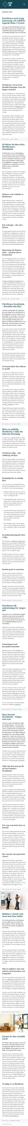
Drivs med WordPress (7, 1124)
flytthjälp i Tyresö (20, 106)
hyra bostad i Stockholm (17, 760)
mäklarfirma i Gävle (12, 979)
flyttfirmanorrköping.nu (12, 1116)
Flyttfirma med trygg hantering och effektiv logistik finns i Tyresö (13, 20)
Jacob (15, 889)
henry (12, 139)
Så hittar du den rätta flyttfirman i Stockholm (13, 146)
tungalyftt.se (17, 704)
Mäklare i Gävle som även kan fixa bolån (12, 915)
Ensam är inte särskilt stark (13, 1037)
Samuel (13, 298)
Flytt (17, 139)
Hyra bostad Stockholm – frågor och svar (12, 717)
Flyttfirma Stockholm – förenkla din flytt (13, 305)
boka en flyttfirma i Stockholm (12, 281)
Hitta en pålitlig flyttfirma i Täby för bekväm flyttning (12, 431)
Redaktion (13, 1120)
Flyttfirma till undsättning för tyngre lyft (14, 608)
